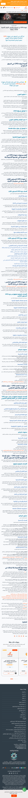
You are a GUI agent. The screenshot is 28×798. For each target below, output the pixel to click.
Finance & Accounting (20, 783)
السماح (14, 795)
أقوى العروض (17, 7)
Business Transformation (18, 784)
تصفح (9, 673)
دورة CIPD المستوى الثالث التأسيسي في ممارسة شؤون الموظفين (14, 733)
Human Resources (22, 780)
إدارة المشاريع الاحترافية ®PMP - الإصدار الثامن (18, 721)
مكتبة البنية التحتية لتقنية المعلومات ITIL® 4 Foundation (16, 729)
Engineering (16, 775)
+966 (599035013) (20, 748)
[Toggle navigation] (1, 7)
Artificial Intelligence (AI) (11, 783)
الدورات (24, 718)
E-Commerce (20, 775)
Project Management (15, 780)
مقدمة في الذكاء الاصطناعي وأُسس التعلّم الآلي (17, 738)
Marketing (12, 784)
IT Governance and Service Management (16, 781)
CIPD (5, 36)
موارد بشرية (22, 84)
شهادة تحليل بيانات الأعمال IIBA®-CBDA (19, 736)
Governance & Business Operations (12, 777)
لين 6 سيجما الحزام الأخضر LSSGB (20, 731)
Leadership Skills (5, 775)
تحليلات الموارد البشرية (22, 740)
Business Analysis (5, 781)
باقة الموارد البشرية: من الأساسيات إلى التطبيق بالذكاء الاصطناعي (10, 661)
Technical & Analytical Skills (16, 776)
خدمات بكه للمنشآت (9, 7)
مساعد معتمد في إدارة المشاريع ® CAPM (19, 723)
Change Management (11, 782)
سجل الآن (3, 3)
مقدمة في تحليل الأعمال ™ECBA (20, 727)
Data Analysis (11, 775)
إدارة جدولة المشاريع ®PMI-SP (20, 725)
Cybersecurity (7, 784)
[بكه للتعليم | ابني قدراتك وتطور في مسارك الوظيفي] (25, 8)
